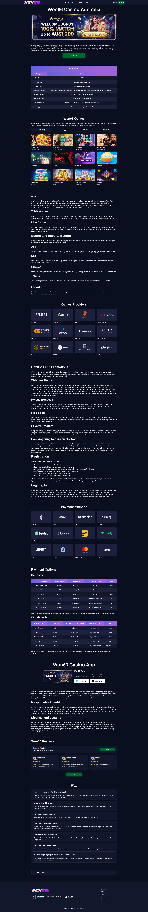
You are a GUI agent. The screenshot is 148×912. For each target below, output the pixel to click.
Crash (83, 129)
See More (74, 774)
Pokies (105, 129)
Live (62, 129)
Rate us (107, 749)
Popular (40, 129)
